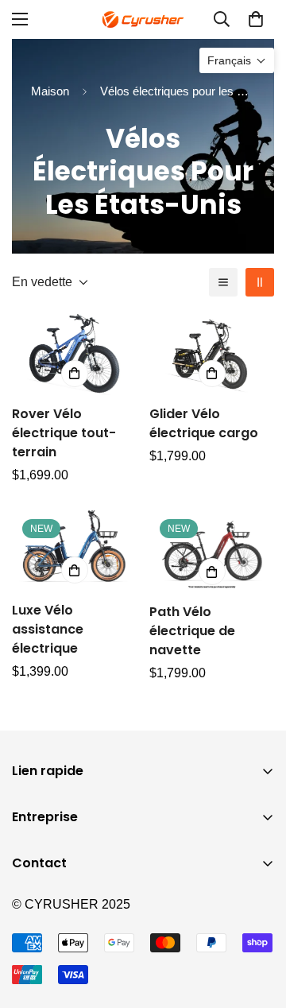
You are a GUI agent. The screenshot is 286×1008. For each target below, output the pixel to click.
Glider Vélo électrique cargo (203, 423)
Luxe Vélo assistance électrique (47, 629)
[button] (256, 19)
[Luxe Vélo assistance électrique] (74, 550)
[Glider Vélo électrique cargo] (211, 353)
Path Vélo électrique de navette (192, 631)
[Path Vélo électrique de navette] (211, 551)
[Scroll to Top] (257, 924)
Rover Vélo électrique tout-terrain (64, 433)
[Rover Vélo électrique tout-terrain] (74, 353)
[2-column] (259, 282)
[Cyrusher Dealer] (143, 19)
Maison (50, 91)
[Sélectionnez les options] (74, 373)
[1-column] (223, 282)
